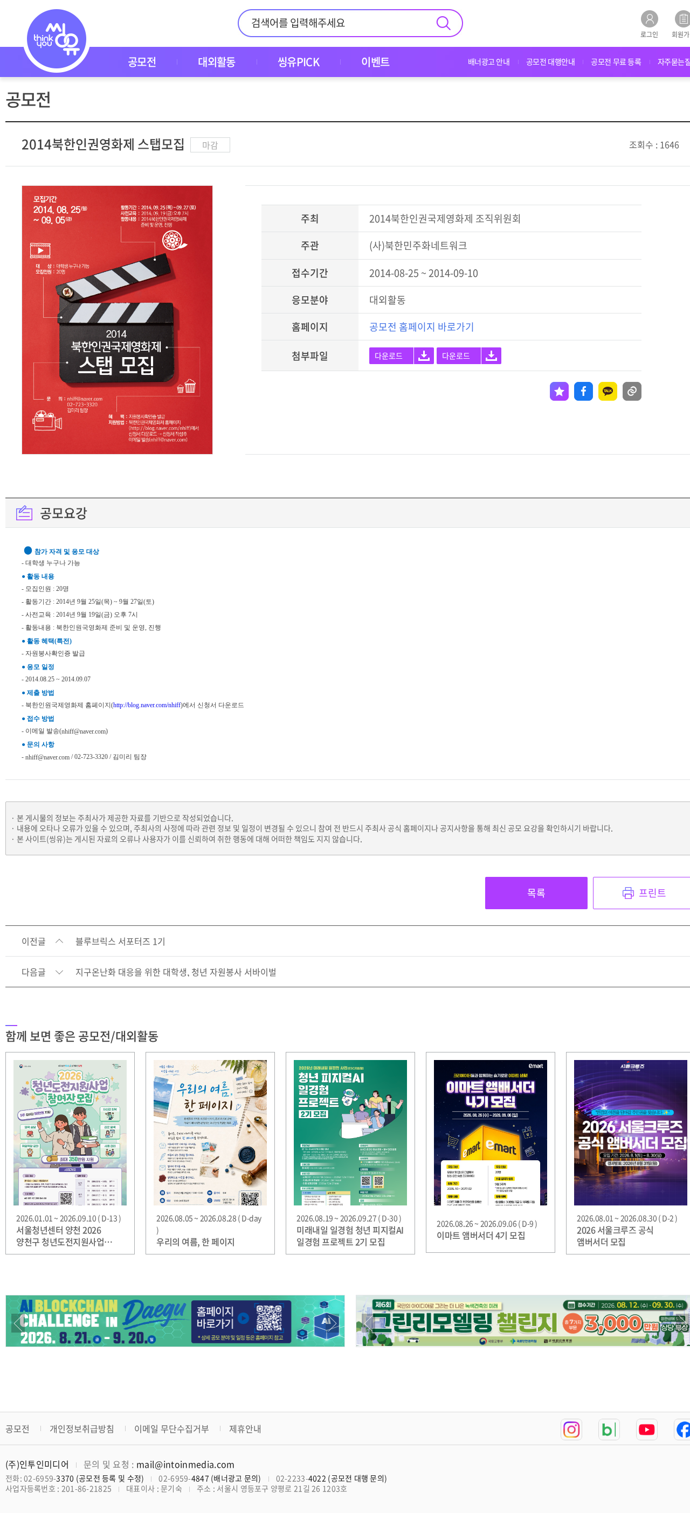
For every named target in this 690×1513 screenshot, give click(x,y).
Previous (18, 1323)
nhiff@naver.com (83, 731)
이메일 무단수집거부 (171, 1428)
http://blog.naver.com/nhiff (147, 705)
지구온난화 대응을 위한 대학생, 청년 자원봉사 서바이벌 (176, 972)
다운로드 (389, 355)
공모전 (17, 1428)
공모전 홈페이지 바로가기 (421, 326)
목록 (536, 893)
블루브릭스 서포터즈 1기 (120, 941)
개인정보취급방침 (82, 1428)
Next (332, 1323)
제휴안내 (245, 1428)
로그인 (649, 34)
